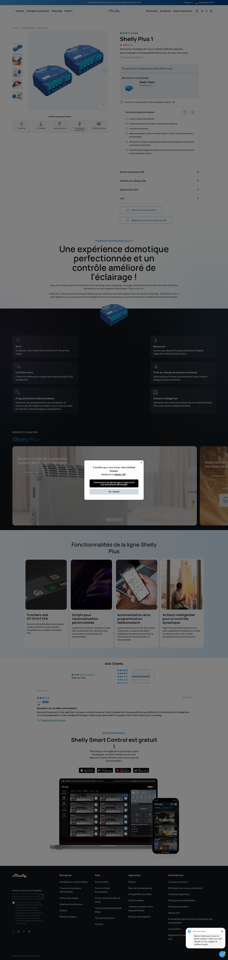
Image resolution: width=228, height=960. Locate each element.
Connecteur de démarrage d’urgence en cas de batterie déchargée (114, 483)
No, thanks (114, 491)
